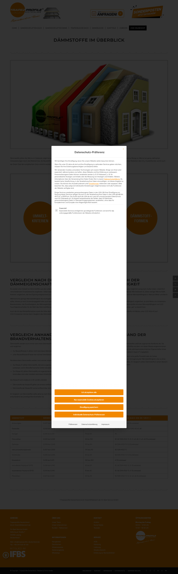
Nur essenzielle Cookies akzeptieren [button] (89, 400)
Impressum (105, 424)
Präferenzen (73, 424)
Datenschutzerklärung (112, 179)
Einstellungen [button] (94, 184)
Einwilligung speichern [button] (89, 407)
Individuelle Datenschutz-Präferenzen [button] (89, 414)
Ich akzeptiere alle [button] (89, 392)
